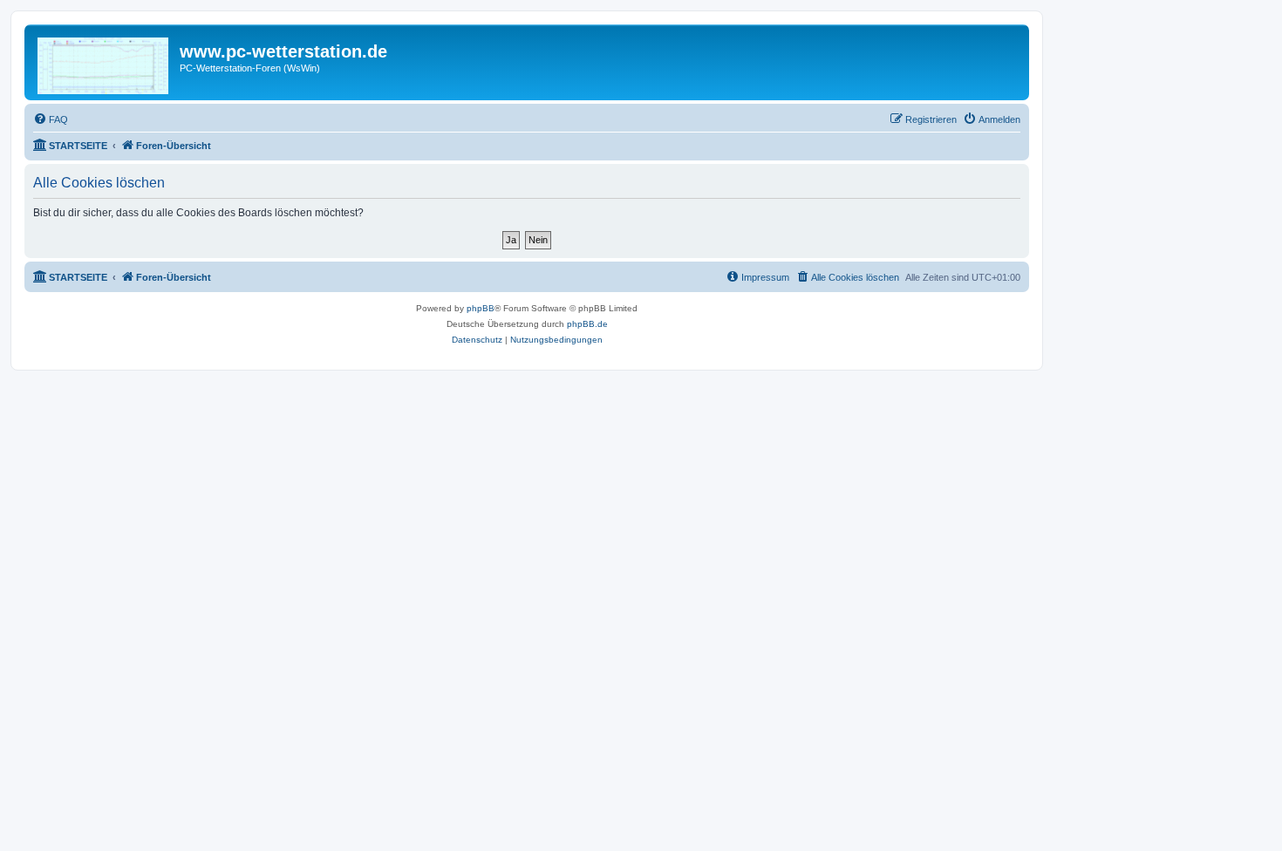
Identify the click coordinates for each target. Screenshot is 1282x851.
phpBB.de (587, 324)
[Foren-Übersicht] (104, 62)
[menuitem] (50, 119)
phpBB (480, 308)
